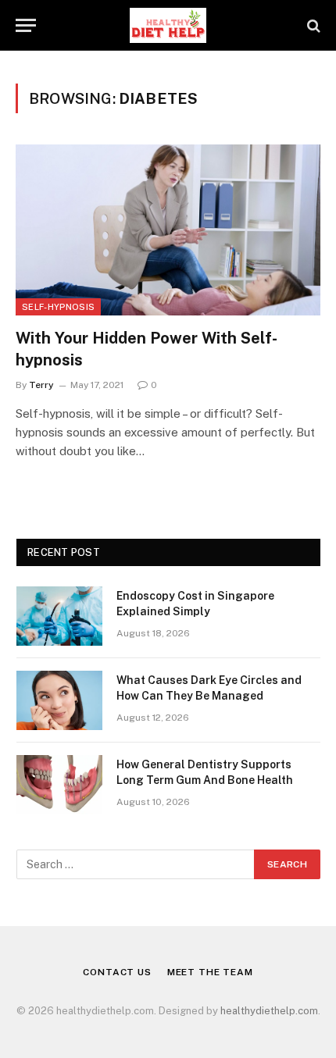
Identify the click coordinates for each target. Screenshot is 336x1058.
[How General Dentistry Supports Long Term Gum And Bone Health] (59, 784)
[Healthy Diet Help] (168, 25)
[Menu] (26, 25)
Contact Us (117, 972)
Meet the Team (210, 972)
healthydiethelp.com (269, 1011)
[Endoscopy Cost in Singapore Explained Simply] (59, 616)
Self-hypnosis (58, 307)
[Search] (312, 25)
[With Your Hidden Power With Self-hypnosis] (168, 229)
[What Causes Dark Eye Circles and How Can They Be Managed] (59, 700)
